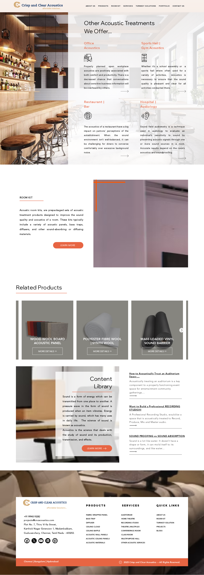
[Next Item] (181, 330)
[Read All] (134, 395)
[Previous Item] (22, 330)
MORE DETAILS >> (47, 351)
